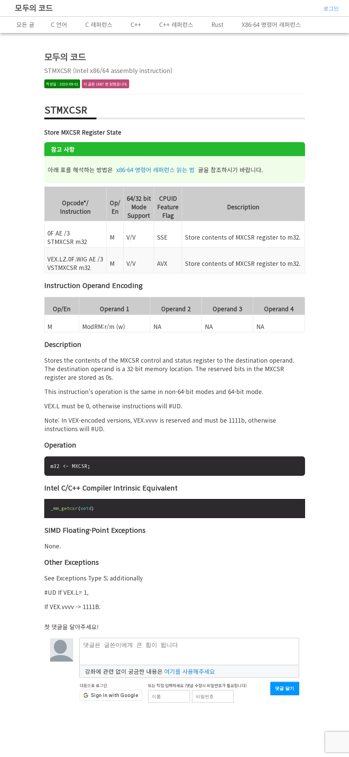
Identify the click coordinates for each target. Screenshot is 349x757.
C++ (136, 24)
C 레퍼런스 (98, 24)
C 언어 (59, 24)
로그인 (331, 8)
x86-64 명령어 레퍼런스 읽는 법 (155, 169)
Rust (217, 24)
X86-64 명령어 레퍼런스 (271, 24)
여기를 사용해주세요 (189, 671)
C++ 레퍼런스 (176, 24)
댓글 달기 (284, 688)
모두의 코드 (34, 7)
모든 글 (25, 24)
